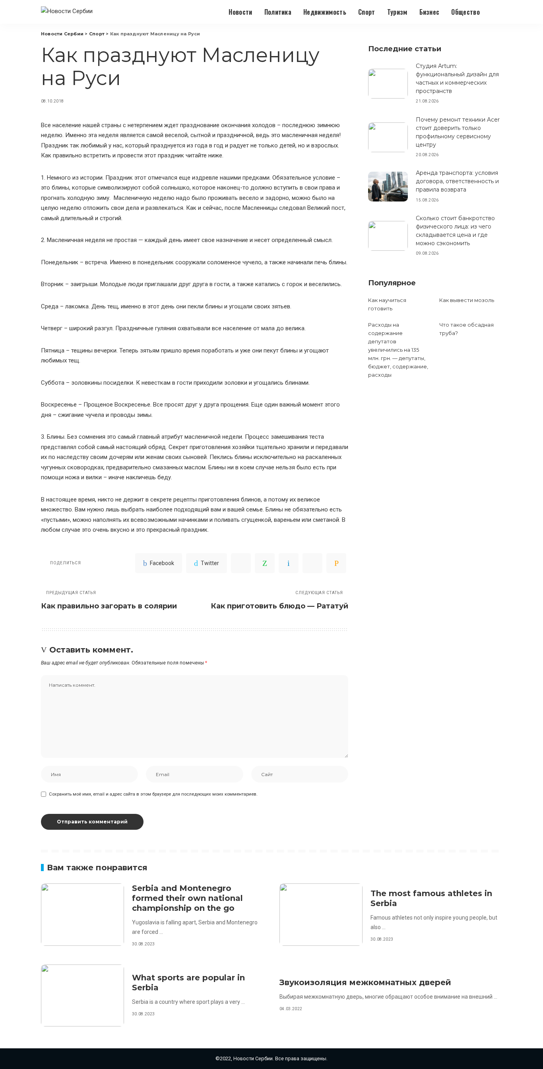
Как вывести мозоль (466, 300)
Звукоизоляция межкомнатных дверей (365, 982)
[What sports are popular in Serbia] (82, 995)
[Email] (336, 563)
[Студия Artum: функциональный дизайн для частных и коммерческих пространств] (388, 84)
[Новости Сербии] (67, 12)
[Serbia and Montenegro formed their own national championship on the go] (82, 914)
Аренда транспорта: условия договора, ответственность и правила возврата (457, 181)
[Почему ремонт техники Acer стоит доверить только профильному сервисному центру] (388, 137)
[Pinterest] (241, 563)
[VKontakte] (289, 563)
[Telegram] (312, 563)
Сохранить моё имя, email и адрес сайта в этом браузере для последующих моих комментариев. (153, 794)
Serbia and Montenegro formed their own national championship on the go (187, 898)
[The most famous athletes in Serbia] (321, 914)
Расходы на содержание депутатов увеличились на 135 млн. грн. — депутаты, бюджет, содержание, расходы (398, 350)
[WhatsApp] (265, 563)
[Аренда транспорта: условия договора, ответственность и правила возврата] (388, 186)
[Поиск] (497, 12)
